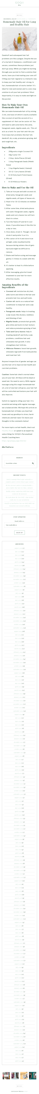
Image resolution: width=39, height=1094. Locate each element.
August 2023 (18, 673)
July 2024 (18, 635)
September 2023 (18, 669)
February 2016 (18, 985)
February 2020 (18, 818)
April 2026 (18, 562)
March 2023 (18, 690)
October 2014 (18, 1040)
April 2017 (18, 936)
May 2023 (18, 683)
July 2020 (18, 801)
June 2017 (18, 929)
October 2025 (18, 583)
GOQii (19, 2)
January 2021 (18, 780)
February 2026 (18, 569)
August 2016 (18, 964)
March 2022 (18, 732)
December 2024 (18, 617)
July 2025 (18, 593)
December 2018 (18, 867)
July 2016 (18, 967)
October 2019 (18, 832)
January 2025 (18, 614)
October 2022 (18, 707)
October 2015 (18, 998)
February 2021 (18, 777)
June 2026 (18, 555)
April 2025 (18, 603)
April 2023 (18, 687)
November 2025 (18, 579)
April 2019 (18, 853)
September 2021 (18, 752)
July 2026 (18, 551)
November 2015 (18, 995)
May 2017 (18, 933)
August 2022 (18, 714)
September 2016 (18, 960)
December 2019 (18, 825)
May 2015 (18, 1016)
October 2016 (18, 957)
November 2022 (18, 704)
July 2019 (18, 842)
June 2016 (18, 971)
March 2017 (18, 940)
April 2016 (18, 978)
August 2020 (18, 797)
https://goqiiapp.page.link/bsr (14, 441)
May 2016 (18, 974)
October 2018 (18, 874)
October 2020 (18, 791)
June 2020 (18, 804)
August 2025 (18, 590)
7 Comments (32, 19)
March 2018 (18, 898)
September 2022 (18, 711)
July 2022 (18, 718)
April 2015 (18, 1019)
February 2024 (18, 652)
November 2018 (18, 870)
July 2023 (18, 676)
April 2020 (18, 811)
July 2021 (18, 759)
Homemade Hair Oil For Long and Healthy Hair (19, 23)
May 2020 (18, 808)
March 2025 (18, 607)
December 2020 (18, 784)
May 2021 (18, 766)
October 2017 (18, 915)
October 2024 (18, 624)
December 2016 (18, 950)
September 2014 (18, 1043)
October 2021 (18, 749)
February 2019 (18, 860)
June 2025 (18, 597)
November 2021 (18, 745)
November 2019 (18, 829)
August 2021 (18, 756)
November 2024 (18, 621)
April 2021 (18, 770)
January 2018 (18, 905)
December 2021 (18, 742)
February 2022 (18, 735)
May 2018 (18, 891)
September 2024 (18, 628)
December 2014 (18, 1033)
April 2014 (18, 1061)
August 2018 (18, 881)
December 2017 (18, 908)
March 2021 (18, 773)
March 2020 (18, 815)
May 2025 (18, 600)
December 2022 (18, 700)
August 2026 (18, 548)
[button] (19, 15)
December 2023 (18, 659)
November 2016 (18, 953)
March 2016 (18, 981)
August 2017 (18, 922)
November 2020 (18, 787)
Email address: (19, 521)
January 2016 (18, 988)
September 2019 (18, 836)
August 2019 (18, 839)
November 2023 (18, 662)
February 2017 (18, 943)
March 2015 (18, 1023)
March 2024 (18, 648)
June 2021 (18, 763)
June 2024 (18, 638)
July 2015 (18, 1009)
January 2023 (18, 697)
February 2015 (18, 1026)
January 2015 (18, 1030)
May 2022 (18, 725)
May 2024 (18, 642)
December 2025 (18, 576)
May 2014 (18, 1057)
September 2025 (18, 586)
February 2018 (18, 901)
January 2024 (18, 655)
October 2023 (18, 666)
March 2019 (18, 856)
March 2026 (18, 565)
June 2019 (18, 846)
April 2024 (18, 645)
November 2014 (18, 1037)
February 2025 (18, 610)
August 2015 (18, 1005)
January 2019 (18, 863)
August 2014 (18, 1047)
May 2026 (18, 558)
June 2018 (18, 888)
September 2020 (18, 794)
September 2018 (18, 877)
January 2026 (18, 572)
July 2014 (18, 1050)
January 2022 (18, 739)
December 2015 (18, 991)
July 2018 (18, 884)
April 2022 (18, 728)
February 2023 (18, 694)
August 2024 (18, 631)
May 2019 (18, 849)
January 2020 (18, 822)
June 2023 (18, 680)
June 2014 (18, 1054)
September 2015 (18, 1002)
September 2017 (18, 919)
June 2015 (18, 1012)
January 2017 (18, 946)
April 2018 (18, 894)
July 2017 (18, 926)
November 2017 (18, 912)
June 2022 (18, 721)
